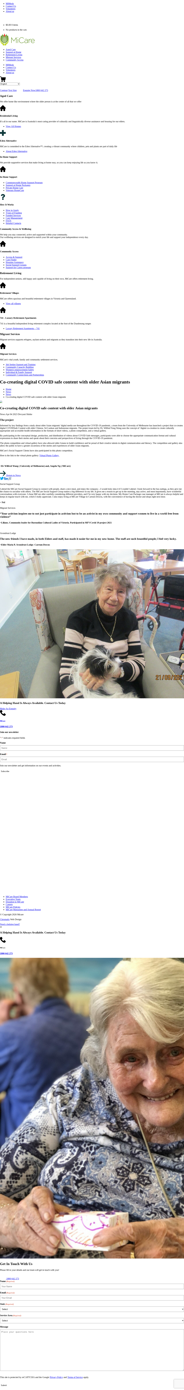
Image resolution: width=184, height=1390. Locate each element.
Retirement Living (14, 54)
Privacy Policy (56, 1377)
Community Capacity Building (20, 367)
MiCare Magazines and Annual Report (23, 909)
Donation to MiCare (15, 902)
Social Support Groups (16, 265)
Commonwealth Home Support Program (24, 182)
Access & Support (14, 257)
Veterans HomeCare (15, 190)
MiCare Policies (13, 907)
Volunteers (10, 8)
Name (3, 743)
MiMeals (10, 3)
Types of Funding (14, 213)
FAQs (8, 220)
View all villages (13, 303)
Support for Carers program (18, 267)
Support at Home (13, 52)
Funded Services (13, 215)
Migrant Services (13, 57)
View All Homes (13, 126)
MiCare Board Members (17, 896)
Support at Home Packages (18, 185)
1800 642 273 (6, 953)
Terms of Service (75, 1377)
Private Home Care (14, 188)
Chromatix (5, 919)
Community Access (14, 60)
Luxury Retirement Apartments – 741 (23, 328)
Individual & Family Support (19, 372)
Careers (9, 904)
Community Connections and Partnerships (25, 375)
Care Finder (11, 259)
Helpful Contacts (13, 223)
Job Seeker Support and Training (21, 364)
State (7, 1304)
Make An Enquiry (8, 708)
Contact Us (11, 6)
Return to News (13, 475)
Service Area (10, 1315)
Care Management (14, 218)
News (8, 392)
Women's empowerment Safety (20, 369)
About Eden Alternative (16, 151)
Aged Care (11, 49)
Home (8, 389)
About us (10, 11)
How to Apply (12, 210)
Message (4, 1327)
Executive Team (13, 899)
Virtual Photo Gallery (49, 455)
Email (3, 754)
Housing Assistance (15, 262)
